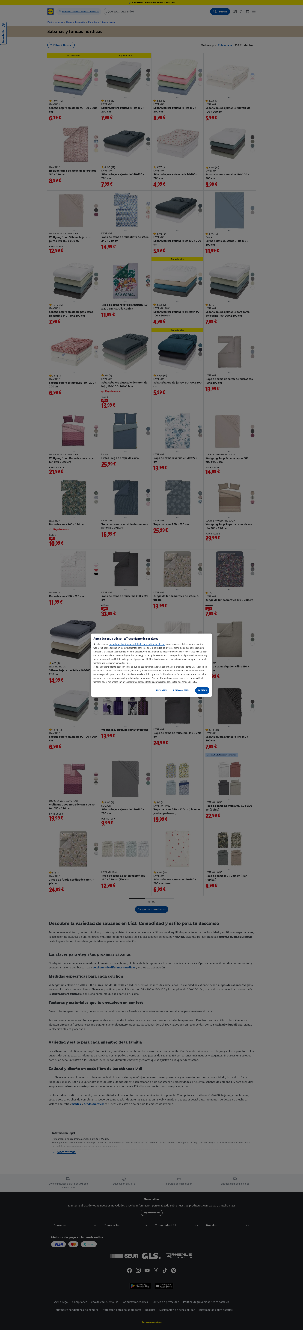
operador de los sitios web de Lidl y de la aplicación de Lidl (137, 644)
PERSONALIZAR (181, 690)
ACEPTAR (202, 690)
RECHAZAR (161, 690)
